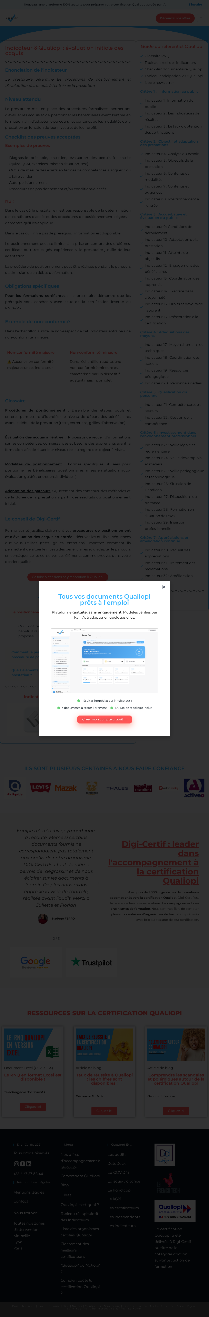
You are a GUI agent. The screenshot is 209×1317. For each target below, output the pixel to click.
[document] (104, 658)
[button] (164, 586)
